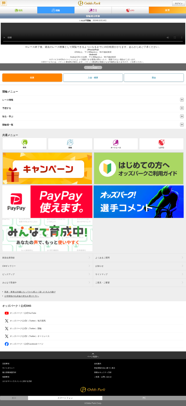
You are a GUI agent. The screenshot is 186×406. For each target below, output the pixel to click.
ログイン (179, 3)
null (89, 3)
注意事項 (5, 364)
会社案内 (97, 364)
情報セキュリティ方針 (103, 372)
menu (4, 3)
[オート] (93, 10)
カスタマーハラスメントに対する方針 (17, 381)
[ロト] (130, 10)
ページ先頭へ (93, 67)
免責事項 (5, 377)
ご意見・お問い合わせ (103, 377)
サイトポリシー (8, 368)
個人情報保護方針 (9, 372)
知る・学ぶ (7, 116)
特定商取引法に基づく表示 (104, 368)
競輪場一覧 (7, 124)
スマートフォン (65, 398)
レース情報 (7, 99)
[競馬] (18, 10)
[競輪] (55, 10)
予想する (6, 108)
